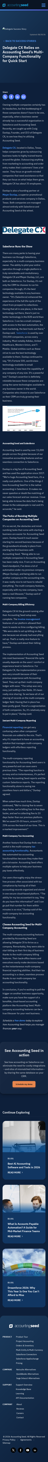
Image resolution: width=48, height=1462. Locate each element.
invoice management (29, 619)
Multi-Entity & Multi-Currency (29, 1350)
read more (14, 1172)
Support (7, 1384)
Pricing (19, 1363)
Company (7, 1404)
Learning (20, 1393)
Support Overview (24, 1384)
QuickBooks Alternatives (27, 1374)
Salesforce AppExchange (27, 1358)
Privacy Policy (9, 1439)
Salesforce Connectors (26, 1354)
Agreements (26, 1439)
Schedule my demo (24, 1084)
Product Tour (22, 1336)
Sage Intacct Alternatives (28, 1378)
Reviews (20, 1408)
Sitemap (6, 1443)
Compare (7, 1369)
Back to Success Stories (21, 40)
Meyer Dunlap (10, 194)
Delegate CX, (9, 147)
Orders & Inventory (25, 1345)
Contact (20, 1417)
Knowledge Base (23, 1389)
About (19, 1404)
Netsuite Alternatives (26, 1369)
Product (7, 1336)
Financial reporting (13, 727)
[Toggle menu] (43, 5)
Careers (20, 1413)
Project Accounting (24, 1341)
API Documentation (25, 1398)
